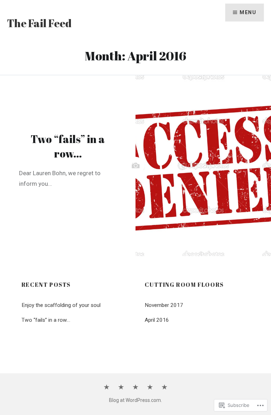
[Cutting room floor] (135, 387)
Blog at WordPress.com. (135, 400)
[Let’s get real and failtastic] (106, 387)
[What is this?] (121, 387)
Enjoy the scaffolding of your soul (61, 305)
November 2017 (164, 305)
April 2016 (157, 320)
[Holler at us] (164, 387)
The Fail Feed (39, 23)
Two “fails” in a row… (46, 320)
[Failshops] (149, 387)
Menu (248, 12)
